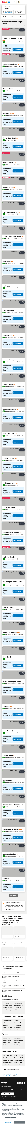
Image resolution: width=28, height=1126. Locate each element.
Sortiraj (5, 16)
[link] (14, 2)
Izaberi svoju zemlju (6, 1086)
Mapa (21, 16)
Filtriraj (13, 16)
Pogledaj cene (17, 49)
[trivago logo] (6, 2)
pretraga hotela (6, 1074)
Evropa (14, 1074)
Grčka (19, 1074)
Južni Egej (4, 1075)
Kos (10, 1075)
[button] (13, 7)
